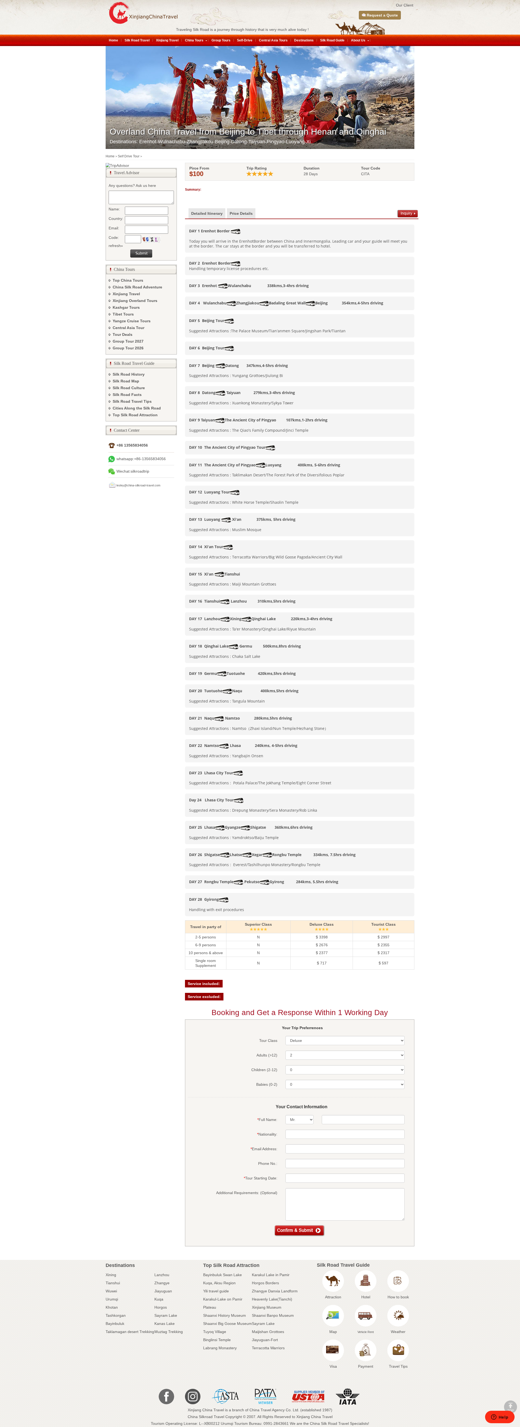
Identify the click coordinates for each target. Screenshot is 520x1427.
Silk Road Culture (129, 388)
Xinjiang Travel (167, 40)
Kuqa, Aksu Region (219, 1283)
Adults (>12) (266, 1055)
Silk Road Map (126, 381)
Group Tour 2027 (128, 341)
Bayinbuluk (115, 1323)
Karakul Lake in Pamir (271, 1275)
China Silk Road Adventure (137, 287)
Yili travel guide (216, 1291)
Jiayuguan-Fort (265, 1340)
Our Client (404, 5)
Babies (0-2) (266, 1084)
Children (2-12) (264, 1070)
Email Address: (264, 1149)
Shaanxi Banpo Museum (273, 1315)
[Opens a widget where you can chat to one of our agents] (500, 1417)
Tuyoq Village (214, 1332)
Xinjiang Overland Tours (135, 300)
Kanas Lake (164, 1323)
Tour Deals (122, 334)
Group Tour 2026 (128, 348)
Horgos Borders (265, 1283)
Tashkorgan (116, 1315)
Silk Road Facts (127, 394)
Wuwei (111, 1291)
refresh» (116, 245)
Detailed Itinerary (207, 213)
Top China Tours (128, 280)
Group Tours (221, 40)
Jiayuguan (163, 1291)
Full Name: (267, 1119)
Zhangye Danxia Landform (275, 1291)
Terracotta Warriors (268, 1348)
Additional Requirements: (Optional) (246, 1193)
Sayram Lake (165, 1315)
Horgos (160, 1307)
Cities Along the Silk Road (137, 408)
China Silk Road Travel (329, 1423)
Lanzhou (161, 1275)
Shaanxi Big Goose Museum (227, 1323)
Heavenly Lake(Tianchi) (272, 1299)
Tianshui (113, 1283)
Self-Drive (244, 40)
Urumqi (112, 1299)
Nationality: (267, 1134)
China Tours (194, 40)
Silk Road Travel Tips (132, 401)
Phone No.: (267, 1163)
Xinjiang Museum (266, 1307)
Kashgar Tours (126, 307)
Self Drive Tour (128, 156)
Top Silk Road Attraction (135, 415)
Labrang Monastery (220, 1348)
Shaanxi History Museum (224, 1315)
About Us (358, 40)
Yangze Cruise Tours (132, 321)
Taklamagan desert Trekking (130, 1332)
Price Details (241, 213)
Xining (111, 1275)
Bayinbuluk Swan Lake (222, 1275)
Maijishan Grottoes (268, 1332)
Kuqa (158, 1299)
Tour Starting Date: (260, 1178)
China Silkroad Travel (206, 1417)
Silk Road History (129, 374)
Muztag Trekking (168, 1332)
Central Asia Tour (128, 328)
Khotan (112, 1307)
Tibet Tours (123, 314)
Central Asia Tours (273, 40)
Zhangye (162, 1283)
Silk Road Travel (137, 40)
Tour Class (268, 1040)
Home (113, 40)
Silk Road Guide (332, 40)
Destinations (304, 40)
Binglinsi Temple (217, 1340)
